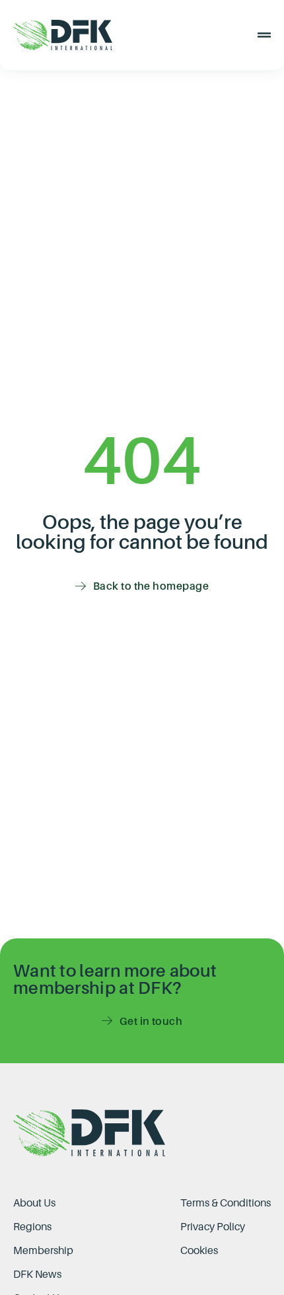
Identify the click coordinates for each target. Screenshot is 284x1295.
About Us (34, 1202)
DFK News (37, 1273)
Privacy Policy (212, 1226)
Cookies (199, 1250)
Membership (43, 1250)
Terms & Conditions (225, 1202)
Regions (32, 1226)
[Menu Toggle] (264, 35)
